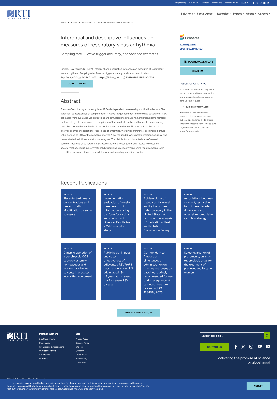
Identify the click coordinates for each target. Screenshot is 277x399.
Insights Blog (180, 3)
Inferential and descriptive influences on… (115, 23)
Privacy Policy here (130, 386)
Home (63, 23)
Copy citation (77, 83)
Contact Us (81, 363)
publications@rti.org (197, 106)
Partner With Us (231, 3)
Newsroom (193, 3)
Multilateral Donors (47, 351)
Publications (217, 3)
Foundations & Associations (51, 347)
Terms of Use (82, 355)
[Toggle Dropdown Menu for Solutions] (194, 14)
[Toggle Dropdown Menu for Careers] (269, 14)
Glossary (80, 351)
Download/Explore (200, 61)
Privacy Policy (82, 339)
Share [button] (195, 71)
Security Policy (82, 343)
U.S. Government (47, 339)
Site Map (80, 347)
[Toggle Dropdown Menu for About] (255, 14)
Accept (262, 385)
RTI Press (205, 3)
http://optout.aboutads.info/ (64, 388)
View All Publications (139, 312)
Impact (74, 23)
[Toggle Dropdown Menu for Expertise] (230, 14)
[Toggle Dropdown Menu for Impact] (243, 14)
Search (243, 3)
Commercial (44, 343)
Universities (44, 355)
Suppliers (43, 359)
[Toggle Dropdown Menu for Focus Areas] (214, 14)
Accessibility (81, 359)
